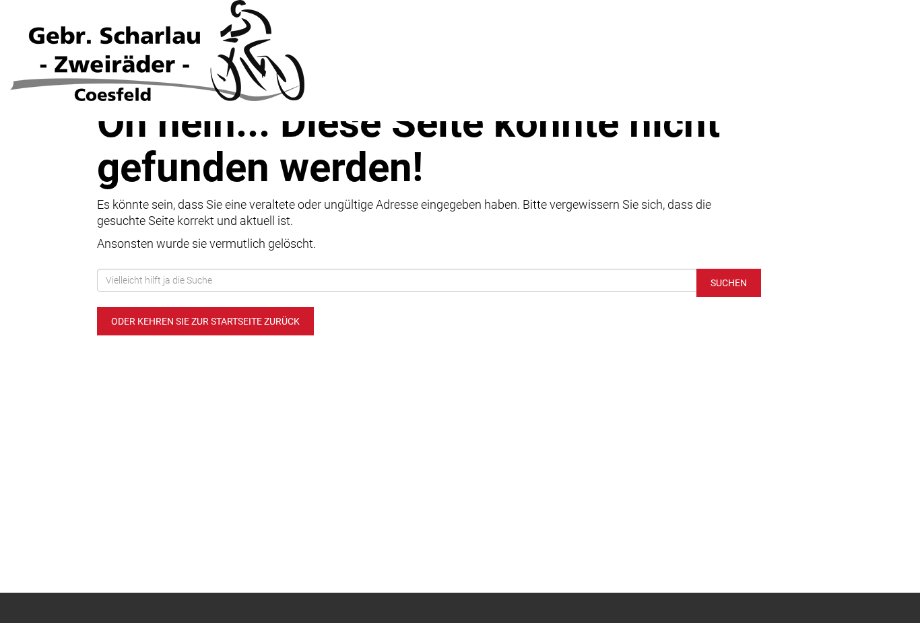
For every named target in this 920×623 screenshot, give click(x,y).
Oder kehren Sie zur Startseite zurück (205, 321)
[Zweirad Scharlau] (191, 50)
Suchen (729, 282)
